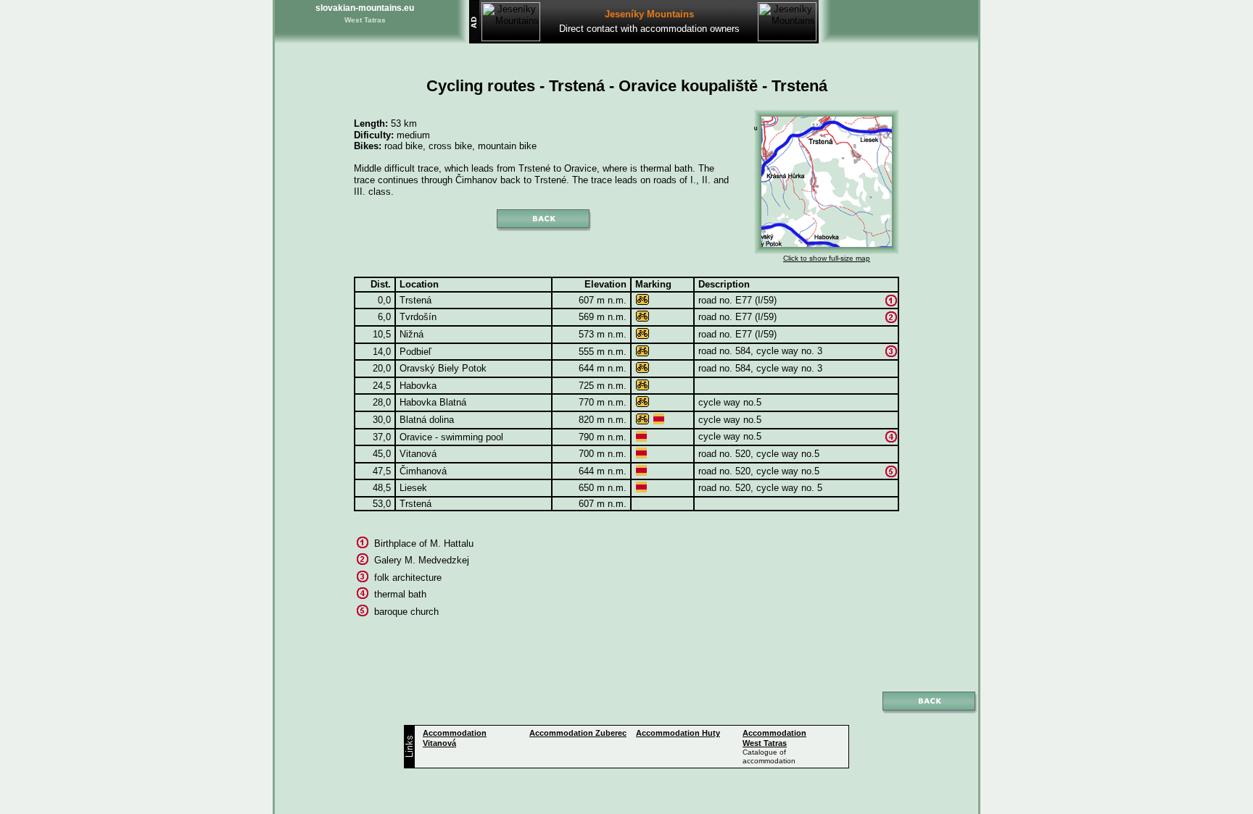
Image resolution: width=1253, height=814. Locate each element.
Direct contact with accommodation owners (649, 28)
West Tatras (365, 20)
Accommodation (577, 733)
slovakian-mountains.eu (364, 8)
